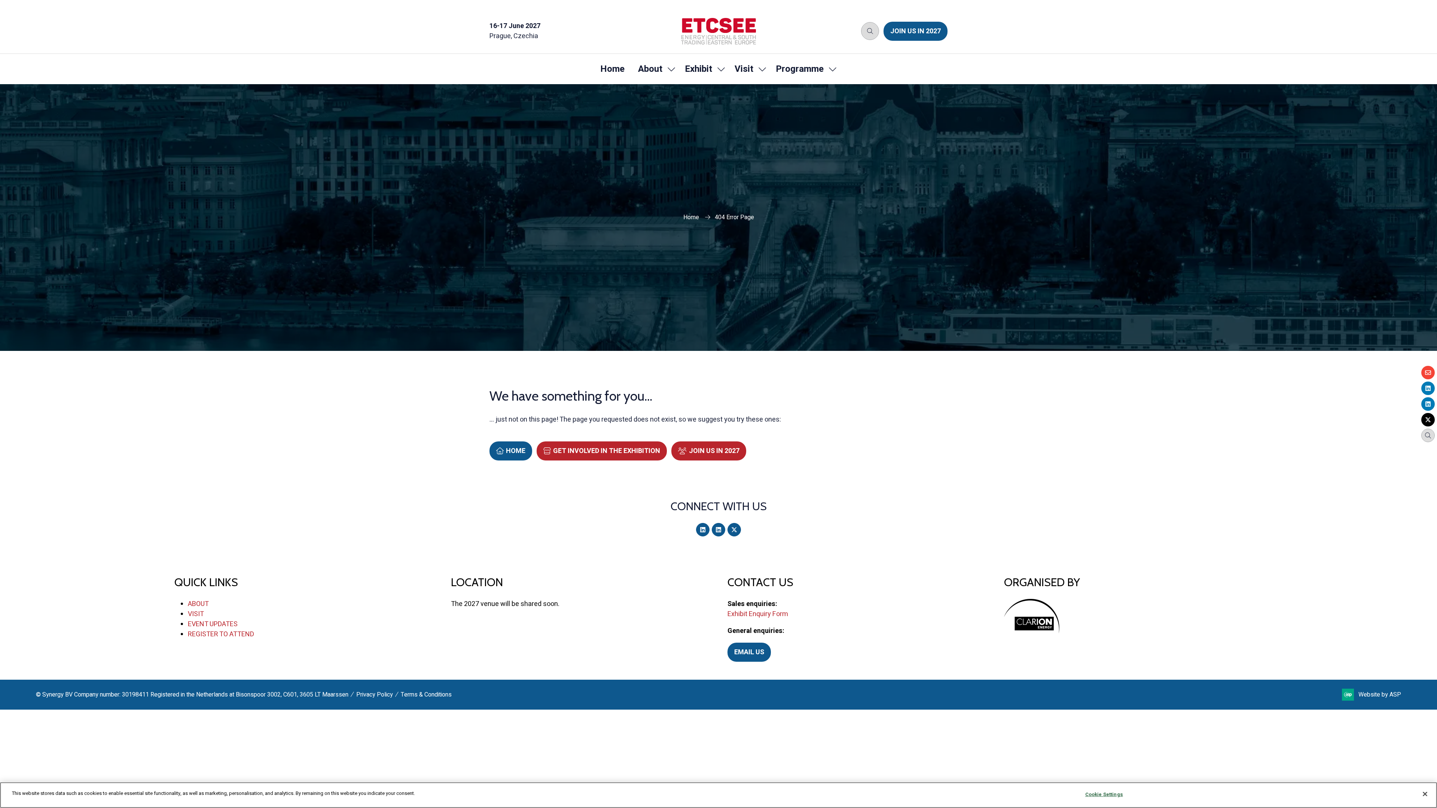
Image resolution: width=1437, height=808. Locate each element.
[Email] (1428, 372)
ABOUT (198, 604)
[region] (718, 795)
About (650, 69)
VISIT (196, 614)
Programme (800, 69)
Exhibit (698, 69)
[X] (734, 529)
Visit (744, 69)
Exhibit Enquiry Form (757, 614)
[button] (870, 31)
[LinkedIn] (703, 529)
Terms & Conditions (426, 694)
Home (612, 69)
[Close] (1425, 794)
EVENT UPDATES (213, 624)
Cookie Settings (1104, 794)
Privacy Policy (374, 694)
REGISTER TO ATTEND (221, 634)
